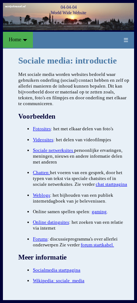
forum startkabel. (97, 245)
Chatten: (41, 172)
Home (16, 39)
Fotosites (42, 128)
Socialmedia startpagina (56, 270)
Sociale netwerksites (53, 150)
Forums (40, 239)
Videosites (43, 139)
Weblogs (41, 195)
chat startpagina (111, 184)
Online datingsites (51, 222)
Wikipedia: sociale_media (58, 280)
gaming (99, 211)
